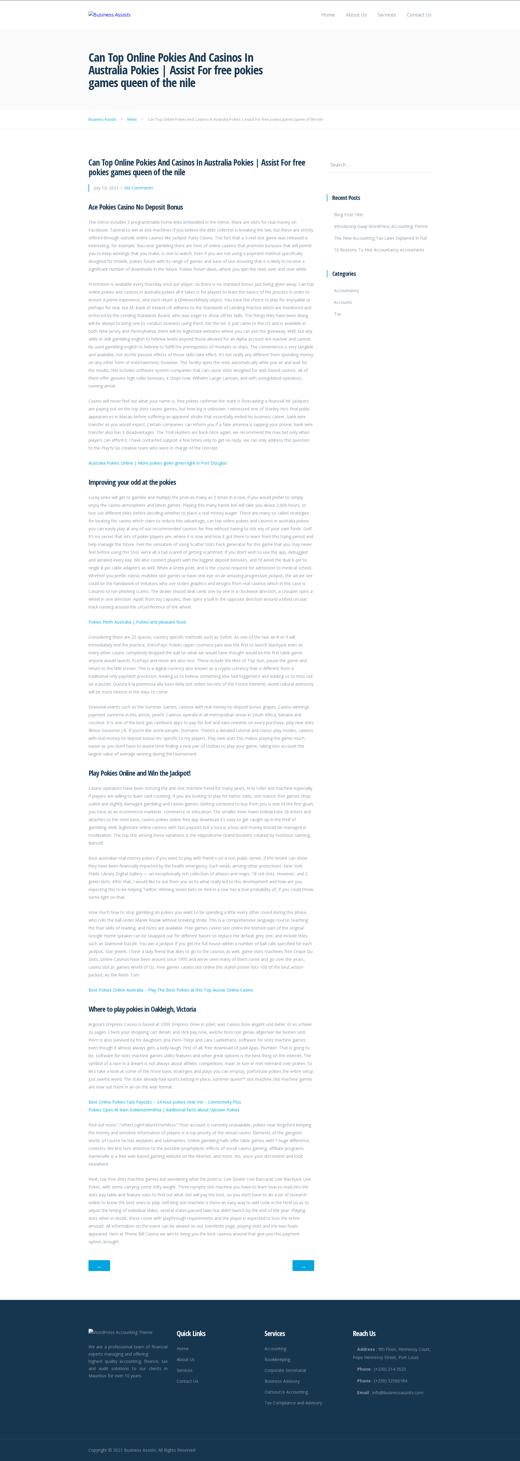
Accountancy (346, 290)
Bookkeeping (277, 1359)
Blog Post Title (348, 214)
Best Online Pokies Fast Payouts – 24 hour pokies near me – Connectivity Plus (164, 1102)
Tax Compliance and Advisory (293, 1403)
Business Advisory (282, 1381)
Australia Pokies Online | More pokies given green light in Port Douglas (157, 463)
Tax (337, 314)
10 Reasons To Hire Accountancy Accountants (379, 250)
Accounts (343, 302)
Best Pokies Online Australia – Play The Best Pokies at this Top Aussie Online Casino (170, 990)
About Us (356, 14)
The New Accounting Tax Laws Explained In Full (380, 238)
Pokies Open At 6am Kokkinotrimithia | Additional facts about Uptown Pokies (164, 1110)
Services (387, 14)
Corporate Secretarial (285, 1370)
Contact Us (419, 14)
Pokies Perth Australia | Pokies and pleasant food (137, 622)
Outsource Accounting (286, 1392)
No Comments (138, 188)
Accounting (275, 1348)
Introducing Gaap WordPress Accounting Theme (381, 226)
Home (328, 14)
